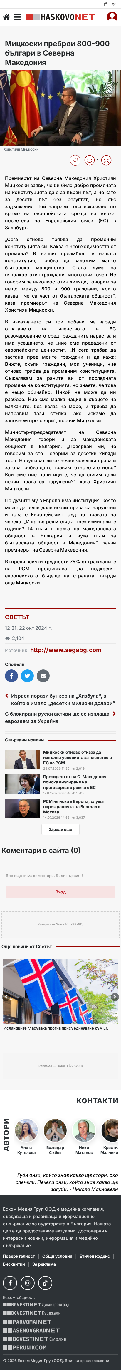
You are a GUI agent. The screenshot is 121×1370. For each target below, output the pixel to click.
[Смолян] (34, 1339)
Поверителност (19, 1256)
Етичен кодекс (95, 1256)
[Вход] (112, 17)
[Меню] (17, 17)
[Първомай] (27, 1322)
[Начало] (6, 17)
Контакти (97, 1101)
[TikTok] (45, 1283)
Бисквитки (14, 1264)
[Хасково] (60, 17)
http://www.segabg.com (65, 650)
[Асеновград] (31, 1330)
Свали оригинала (21, 76)
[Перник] (24, 1347)
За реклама (44, 1264)
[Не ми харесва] (108, 160)
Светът (17, 617)
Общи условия (57, 1256)
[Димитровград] (36, 1305)
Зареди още (60, 829)
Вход (61, 891)
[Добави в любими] (76, 160)
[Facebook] (10, 1283)
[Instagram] (28, 1283)
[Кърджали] (31, 1313)
